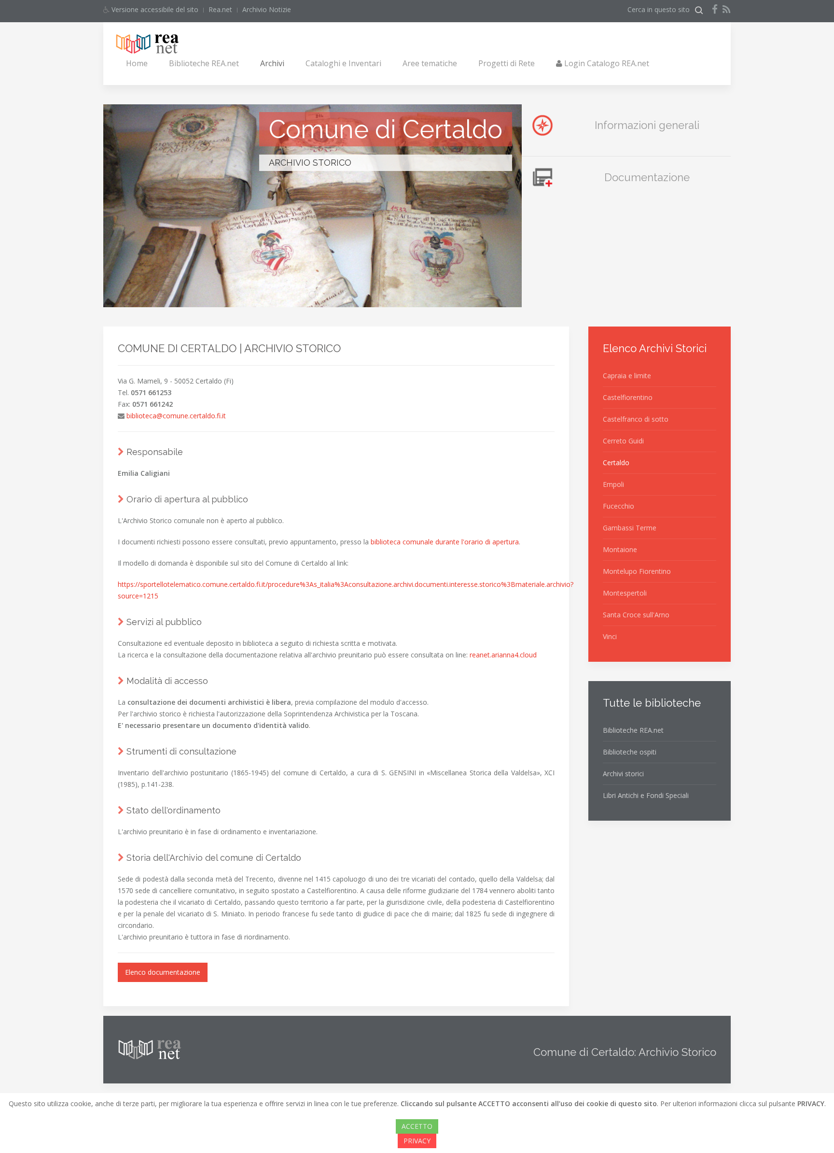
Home (137, 63)
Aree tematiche (430, 63)
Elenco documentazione (162, 972)
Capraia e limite (627, 375)
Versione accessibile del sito (154, 9)
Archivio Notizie (266, 9)
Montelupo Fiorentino (637, 571)
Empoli (613, 484)
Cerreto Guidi (623, 440)
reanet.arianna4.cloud (503, 654)
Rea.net (220, 9)
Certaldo (616, 462)
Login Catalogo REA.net (605, 63)
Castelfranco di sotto (635, 419)
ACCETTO (417, 1126)
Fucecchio (618, 506)
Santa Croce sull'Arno (636, 614)
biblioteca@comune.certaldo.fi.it (176, 415)
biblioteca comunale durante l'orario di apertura (445, 541)
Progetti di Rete (506, 63)
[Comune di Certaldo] (313, 295)
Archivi (272, 63)
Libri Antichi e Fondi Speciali (646, 795)
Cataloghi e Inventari (343, 63)
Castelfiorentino (628, 397)
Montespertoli (625, 593)
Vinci (610, 636)
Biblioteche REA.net (204, 63)
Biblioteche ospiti (629, 751)
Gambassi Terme (629, 527)
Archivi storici (623, 773)
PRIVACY (417, 1140)
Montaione (620, 549)
